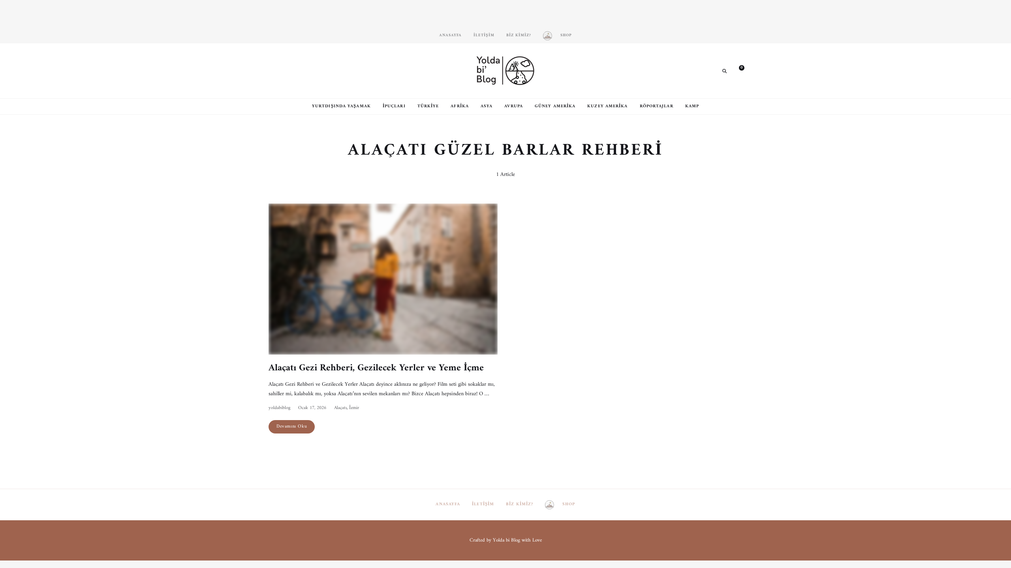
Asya (486, 106)
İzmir (354, 408)
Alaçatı (340, 408)
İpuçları (394, 106)
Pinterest (298, 70)
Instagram (274, 70)
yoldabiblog (279, 408)
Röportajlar (656, 106)
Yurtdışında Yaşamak (341, 106)
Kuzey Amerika (607, 106)
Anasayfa (450, 35)
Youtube (310, 70)
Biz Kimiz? (518, 35)
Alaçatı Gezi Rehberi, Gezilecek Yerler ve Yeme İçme (376, 368)
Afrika (460, 106)
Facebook (286, 70)
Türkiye (428, 106)
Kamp (692, 106)
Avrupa (513, 106)
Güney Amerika (555, 106)
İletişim (484, 35)
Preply (322, 70)
